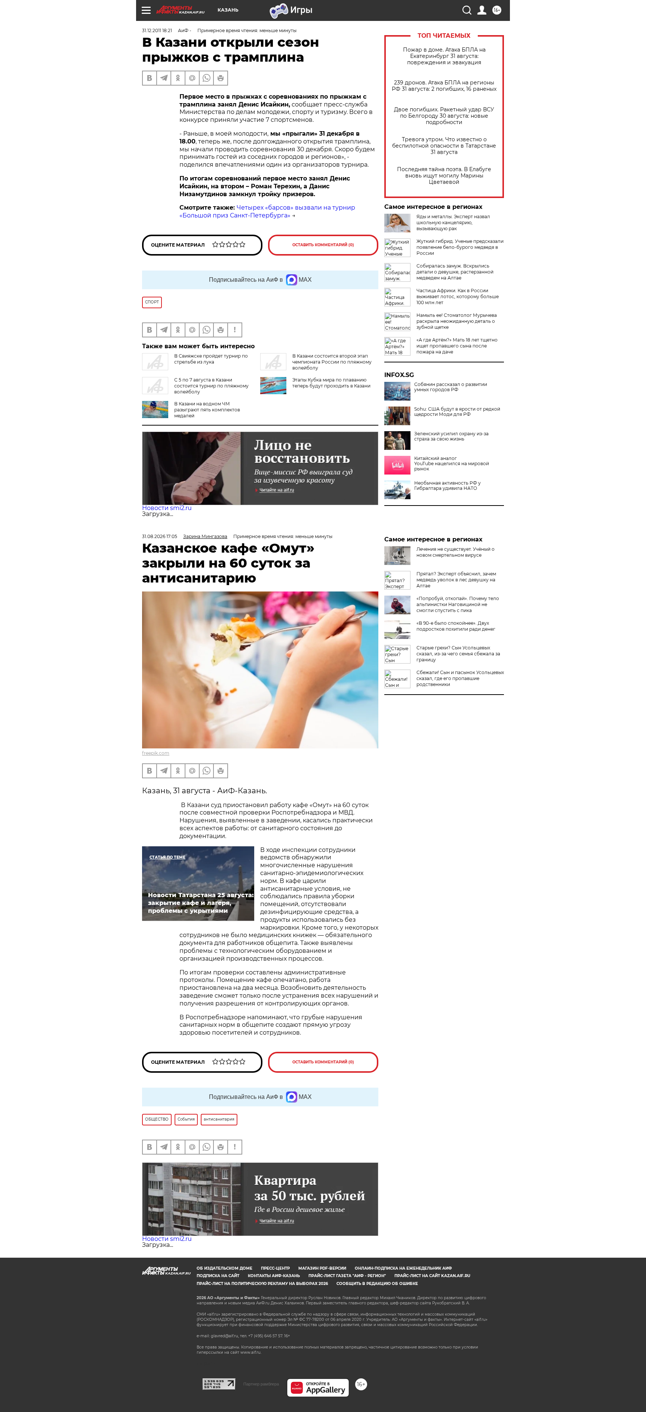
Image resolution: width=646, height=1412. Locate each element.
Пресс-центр (275, 1268)
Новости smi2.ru (167, 508)
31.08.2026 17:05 (159, 536)
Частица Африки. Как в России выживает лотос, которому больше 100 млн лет (457, 296)
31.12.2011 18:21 (157, 30)
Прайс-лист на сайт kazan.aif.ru (432, 1275)
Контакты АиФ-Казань (274, 1275)
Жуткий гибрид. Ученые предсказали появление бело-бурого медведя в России (460, 247)
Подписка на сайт (218, 1275)
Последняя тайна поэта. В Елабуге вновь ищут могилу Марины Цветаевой (444, 175)
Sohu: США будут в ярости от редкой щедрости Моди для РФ (457, 412)
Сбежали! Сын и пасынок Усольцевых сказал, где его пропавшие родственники (460, 678)
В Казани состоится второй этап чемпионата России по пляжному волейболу (332, 362)
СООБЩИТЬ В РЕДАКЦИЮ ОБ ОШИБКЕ (377, 1283)
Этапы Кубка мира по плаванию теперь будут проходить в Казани (331, 383)
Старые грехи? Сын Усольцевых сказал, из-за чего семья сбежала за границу (458, 653)
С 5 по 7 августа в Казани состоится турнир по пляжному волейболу (211, 386)
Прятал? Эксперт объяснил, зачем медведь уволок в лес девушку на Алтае (456, 579)
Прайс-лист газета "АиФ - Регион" (347, 1275)
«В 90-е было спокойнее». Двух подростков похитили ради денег (455, 626)
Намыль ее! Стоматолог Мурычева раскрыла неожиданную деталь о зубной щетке (456, 321)
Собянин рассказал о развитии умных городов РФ (450, 387)
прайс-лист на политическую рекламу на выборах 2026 (262, 1283)
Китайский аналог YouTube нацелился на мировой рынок (451, 464)
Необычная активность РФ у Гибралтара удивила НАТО (447, 486)
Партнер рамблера (261, 1384)
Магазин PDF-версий (322, 1268)
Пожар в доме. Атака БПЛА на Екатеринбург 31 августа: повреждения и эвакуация (444, 56)
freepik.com (155, 753)
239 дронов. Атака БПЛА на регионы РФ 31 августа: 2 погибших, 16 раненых (444, 86)
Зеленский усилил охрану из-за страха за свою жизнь (451, 436)
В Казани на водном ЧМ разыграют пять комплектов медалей (207, 409)
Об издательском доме (224, 1268)
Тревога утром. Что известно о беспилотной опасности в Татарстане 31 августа (444, 145)
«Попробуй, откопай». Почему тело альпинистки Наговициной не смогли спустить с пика (457, 604)
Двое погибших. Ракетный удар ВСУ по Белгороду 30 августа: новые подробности (444, 116)
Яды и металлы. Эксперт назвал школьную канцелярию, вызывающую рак (453, 222)
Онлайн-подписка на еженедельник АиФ (403, 1268)
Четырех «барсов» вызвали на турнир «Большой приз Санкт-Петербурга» (267, 211)
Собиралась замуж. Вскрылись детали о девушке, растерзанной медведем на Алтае (454, 272)
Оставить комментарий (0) (323, 244)
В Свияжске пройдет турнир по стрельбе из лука (211, 359)
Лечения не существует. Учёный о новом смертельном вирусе (455, 552)
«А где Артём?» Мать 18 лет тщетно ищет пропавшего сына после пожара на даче (457, 346)
